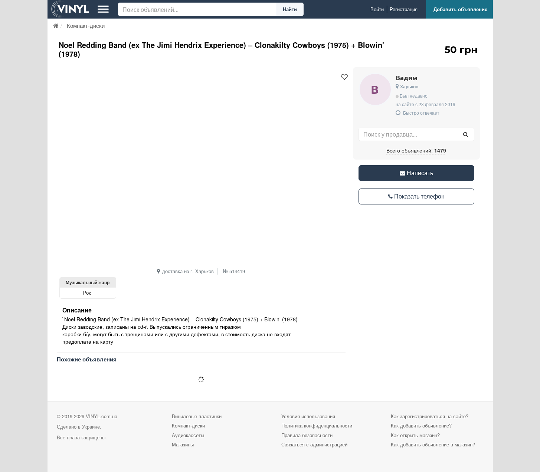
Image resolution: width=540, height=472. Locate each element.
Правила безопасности (307, 435)
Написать (419, 172)
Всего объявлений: (416, 150)
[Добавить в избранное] (344, 77)
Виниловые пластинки (197, 416)
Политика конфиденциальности (316, 425)
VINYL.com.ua (101, 416)
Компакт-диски (188, 425)
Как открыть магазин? (415, 435)
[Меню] (103, 9)
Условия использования (308, 416)
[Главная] (56, 25)
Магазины (183, 444)
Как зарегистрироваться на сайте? (429, 416)
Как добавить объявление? (421, 425)
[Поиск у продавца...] (466, 134)
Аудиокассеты (188, 435)
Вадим (407, 77)
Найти (290, 9)
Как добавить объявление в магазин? (433, 444)
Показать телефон (419, 196)
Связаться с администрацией (314, 444)
